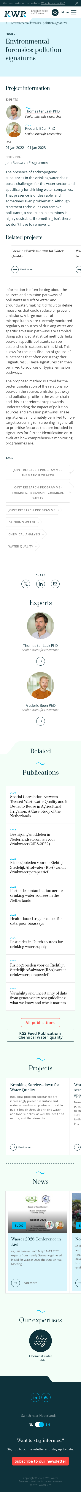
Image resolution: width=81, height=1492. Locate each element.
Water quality (20, 546)
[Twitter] (25, 583)
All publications (40, 1022)
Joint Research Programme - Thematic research (37, 472)
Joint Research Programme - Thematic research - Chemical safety (38, 492)
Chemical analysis (24, 534)
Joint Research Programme (32, 510)
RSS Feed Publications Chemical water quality (40, 1035)
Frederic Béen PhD (40, 128)
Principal (13, 157)
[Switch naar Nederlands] (39, 1424)
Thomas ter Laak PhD (42, 111)
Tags (9, 458)
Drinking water (21, 522)
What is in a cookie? (53, 3)
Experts (12, 99)
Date (9, 142)
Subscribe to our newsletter (40, 1461)
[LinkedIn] (40, 583)
